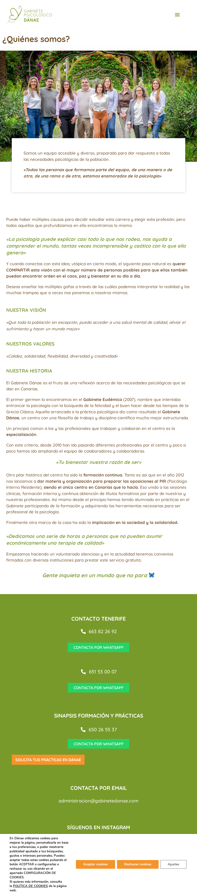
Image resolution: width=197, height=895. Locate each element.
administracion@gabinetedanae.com (98, 801)
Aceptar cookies (95, 864)
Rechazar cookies (137, 864)
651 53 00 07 (103, 672)
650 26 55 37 (103, 729)
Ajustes (173, 864)
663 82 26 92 (103, 631)
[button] (177, 14)
